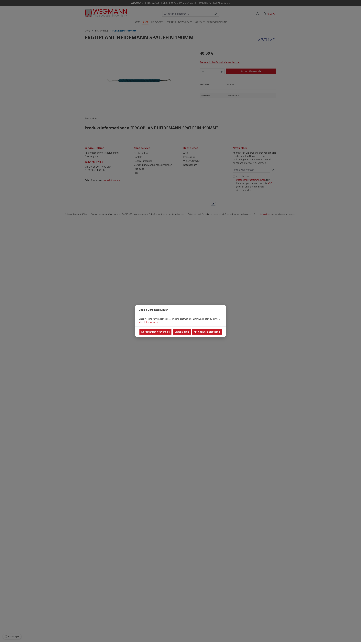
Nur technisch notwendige (155, 331)
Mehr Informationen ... (149, 322)
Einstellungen (181, 331)
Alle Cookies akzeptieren (207, 331)
